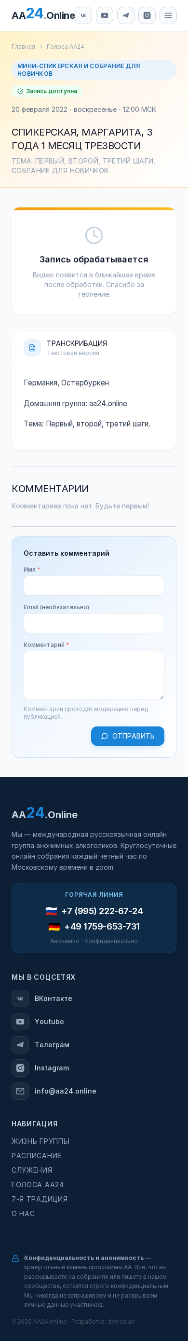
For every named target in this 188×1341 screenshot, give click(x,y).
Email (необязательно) (56, 607)
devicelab (121, 1321)
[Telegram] (125, 15)
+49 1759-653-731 (102, 926)
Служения (32, 1170)
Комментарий (46, 645)
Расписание (37, 1156)
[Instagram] (147, 15)
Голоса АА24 (65, 46)
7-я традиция (39, 1199)
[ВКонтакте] (83, 15)
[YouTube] (104, 15)
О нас (23, 1214)
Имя (32, 569)
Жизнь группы (40, 1141)
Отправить (133, 736)
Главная (23, 46)
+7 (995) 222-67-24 (102, 911)
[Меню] (168, 15)
